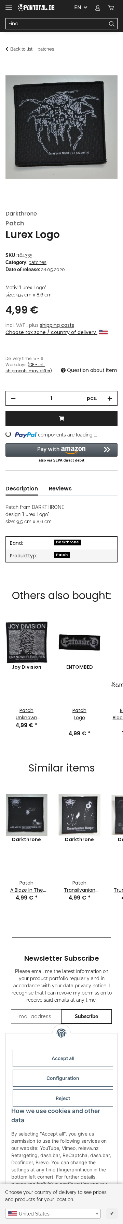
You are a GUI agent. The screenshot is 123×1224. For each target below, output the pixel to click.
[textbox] (52, 1213)
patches (37, 262)
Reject (63, 1098)
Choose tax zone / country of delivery (51, 332)
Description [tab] (21, 488)
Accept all (63, 1058)
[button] (97, 7)
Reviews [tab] (60, 488)
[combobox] (53, 1214)
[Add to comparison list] (103, 84)
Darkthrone (21, 214)
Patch (62, 554)
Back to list (21, 49)
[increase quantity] (109, 398)
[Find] (112, 24)
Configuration (62, 1078)
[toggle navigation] (8, 4)
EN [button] (77, 7)
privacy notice (90, 985)
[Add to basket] (10, 67)
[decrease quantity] (13, 398)
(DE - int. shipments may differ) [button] (28, 368)
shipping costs (57, 325)
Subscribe (86, 1016)
